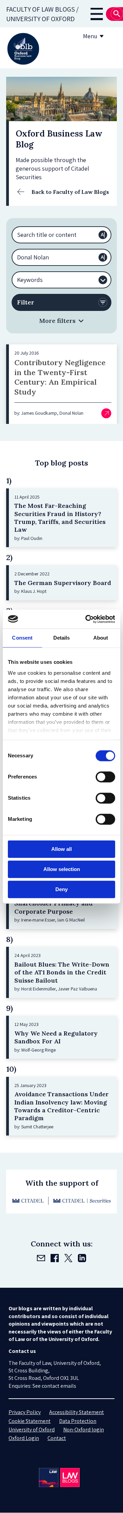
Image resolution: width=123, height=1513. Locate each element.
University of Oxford (32, 1429)
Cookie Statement (30, 1421)
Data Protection (77, 1421)
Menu (90, 36)
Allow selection (61, 869)
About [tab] (100, 638)
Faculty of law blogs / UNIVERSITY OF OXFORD (42, 14)
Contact (56, 1438)
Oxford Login (24, 1438)
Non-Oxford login (83, 1429)
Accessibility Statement (76, 1412)
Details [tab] (61, 638)
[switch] (105, 776)
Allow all (61, 849)
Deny (61, 889)
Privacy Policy (25, 1412)
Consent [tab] (22, 638)
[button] (61, 321)
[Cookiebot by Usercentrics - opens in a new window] (86, 619)
